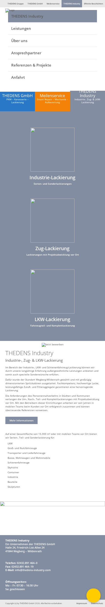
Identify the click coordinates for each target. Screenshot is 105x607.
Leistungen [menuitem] (21, 28)
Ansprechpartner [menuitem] (26, 52)
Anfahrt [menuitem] (18, 77)
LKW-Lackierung (52, 319)
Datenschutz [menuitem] (97, 603)
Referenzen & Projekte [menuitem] (31, 65)
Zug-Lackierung (52, 248)
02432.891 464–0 (27, 563)
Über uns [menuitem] (19, 40)
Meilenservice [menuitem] (53, 3)
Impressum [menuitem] (81, 603)
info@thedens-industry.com (33, 570)
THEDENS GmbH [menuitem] (35, 3)
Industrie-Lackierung (52, 177)
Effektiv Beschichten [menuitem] (93, 3)
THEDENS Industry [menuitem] (27, 16)
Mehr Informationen (21, 420)
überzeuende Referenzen (20, 410)
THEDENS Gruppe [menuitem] (16, 3)
